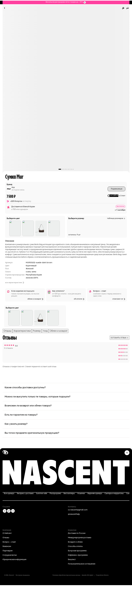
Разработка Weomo (102, 575)
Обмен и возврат (58, 331)
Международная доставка (79, 538)
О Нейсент (7, 533)
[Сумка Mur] (15, 228)
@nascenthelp (74, 514)
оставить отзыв (119, 337)
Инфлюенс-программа (78, 555)
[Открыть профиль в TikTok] (9, 511)
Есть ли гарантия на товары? (21, 415)
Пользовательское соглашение (81, 564)
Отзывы (7, 331)
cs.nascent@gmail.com (78, 510)
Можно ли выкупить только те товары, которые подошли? (37, 396)
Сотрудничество (10, 555)
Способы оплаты (75, 546)
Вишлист (72, 559)
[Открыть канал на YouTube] (13, 511)
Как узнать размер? (16, 424)
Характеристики (22, 331)
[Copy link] (127, 8)
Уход (45, 331)
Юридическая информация (14, 559)
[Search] (123, 8)
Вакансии (7, 546)
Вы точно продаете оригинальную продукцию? (32, 433)
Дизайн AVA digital (87, 575)
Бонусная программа (77, 551)
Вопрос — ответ (9, 542)
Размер (37, 331)
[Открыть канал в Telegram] (4, 511)
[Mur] (9, 189)
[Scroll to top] (127, 452)
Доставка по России (76, 533)
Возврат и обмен (75, 542)
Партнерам (8, 551)
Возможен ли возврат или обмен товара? (28, 405)
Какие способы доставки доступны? (25, 387)
